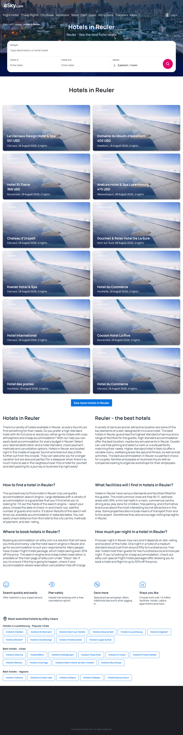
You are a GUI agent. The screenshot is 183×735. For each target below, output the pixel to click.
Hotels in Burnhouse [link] (111, 662)
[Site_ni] (156, 696)
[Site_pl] (38, 696)
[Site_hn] (177, 696)
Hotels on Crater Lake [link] (41, 677)
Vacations (62, 15)
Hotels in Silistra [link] (68, 677)
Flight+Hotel (11, 15)
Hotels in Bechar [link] (14, 662)
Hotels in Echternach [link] (41, 631)
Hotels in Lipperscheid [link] (100, 639)
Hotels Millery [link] (37, 654)
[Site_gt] (166, 696)
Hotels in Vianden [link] (14, 631)
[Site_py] (91, 705)
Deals (92, 15)
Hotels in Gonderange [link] (41, 639)
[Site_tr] (59, 696)
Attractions (105, 15)
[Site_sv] (145, 696)
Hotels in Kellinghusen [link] (63, 654)
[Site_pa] (134, 696)
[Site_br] (5, 696)
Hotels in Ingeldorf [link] (159, 631)
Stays (74, 15)
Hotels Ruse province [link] (118, 677)
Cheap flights (29, 15)
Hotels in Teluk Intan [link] (91, 654)
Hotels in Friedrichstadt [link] (144, 654)
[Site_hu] (102, 696)
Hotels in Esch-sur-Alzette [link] (72, 631)
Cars (84, 15)
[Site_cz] (70, 696)
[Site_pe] (48, 696)
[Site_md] (80, 696)
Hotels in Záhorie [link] (14, 677)
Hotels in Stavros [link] (14, 654)
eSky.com (7, 24)
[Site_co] (113, 696)
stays (18, 24)
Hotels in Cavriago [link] (39, 662)
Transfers (121, 15)
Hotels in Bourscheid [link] (103, 631)
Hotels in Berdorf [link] (14, 639)
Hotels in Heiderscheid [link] (70, 639)
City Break (47, 15)
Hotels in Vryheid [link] (116, 654)
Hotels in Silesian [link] (91, 677)
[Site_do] (123, 696)
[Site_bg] (27, 696)
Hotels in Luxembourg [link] (132, 631)
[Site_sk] (91, 696)
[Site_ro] (16, 696)
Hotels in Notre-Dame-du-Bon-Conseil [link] (75, 662)
